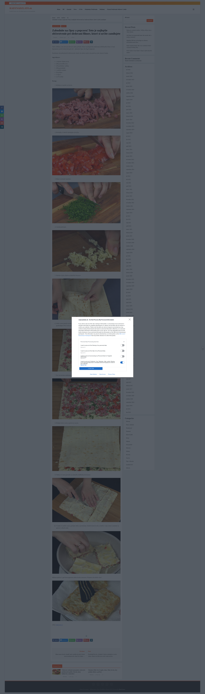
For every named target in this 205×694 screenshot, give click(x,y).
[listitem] (102, 342)
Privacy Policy (111, 374)
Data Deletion (93, 374)
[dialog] (102, 347)
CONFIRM (91, 368)
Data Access (102, 374)
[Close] (130, 319)
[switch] (122, 345)
